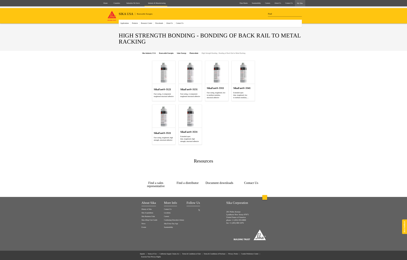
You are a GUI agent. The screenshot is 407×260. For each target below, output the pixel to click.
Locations (167, 213)
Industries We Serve (133, 3)
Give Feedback (404, 226)
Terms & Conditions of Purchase (214, 254)
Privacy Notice (233, 254)
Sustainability (168, 227)
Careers (166, 216)
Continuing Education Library (174, 220)
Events (143, 227)
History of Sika (146, 209)
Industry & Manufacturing (157, 3)
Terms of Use (152, 254)
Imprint (142, 254)
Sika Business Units (148, 216)
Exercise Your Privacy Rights (151, 257)
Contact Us (167, 209)
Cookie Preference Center (249, 254)
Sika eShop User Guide (149, 220)
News (143, 223)
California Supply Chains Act (169, 254)
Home (105, 3)
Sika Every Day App (171, 223)
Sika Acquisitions (147, 213)
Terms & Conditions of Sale (191, 254)
